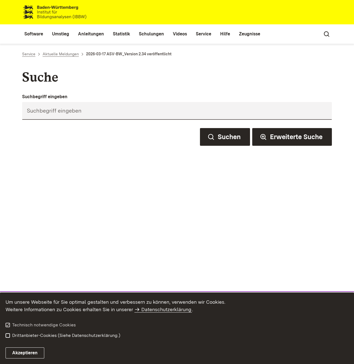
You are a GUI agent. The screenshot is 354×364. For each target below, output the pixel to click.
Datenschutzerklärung (166, 309)
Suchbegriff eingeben (44, 96)
